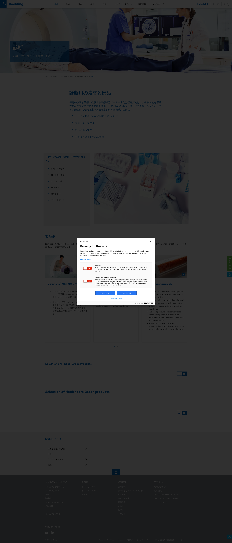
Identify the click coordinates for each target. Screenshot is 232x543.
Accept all (105, 293)
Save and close (116, 298)
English (83, 241)
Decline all (127, 293)
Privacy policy (85, 259)
